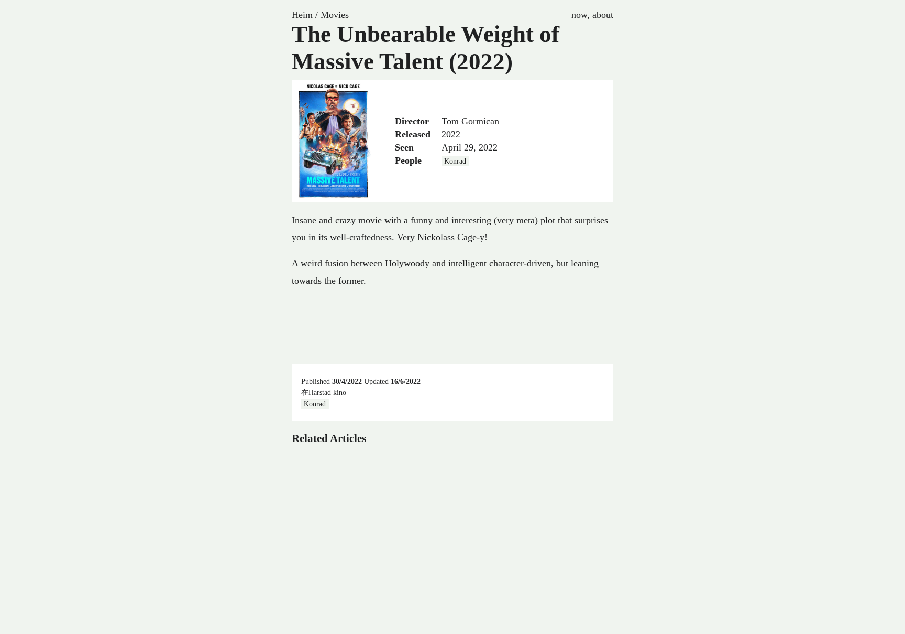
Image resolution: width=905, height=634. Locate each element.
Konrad (455, 161)
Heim (302, 14)
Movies (335, 14)
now (579, 14)
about (602, 14)
